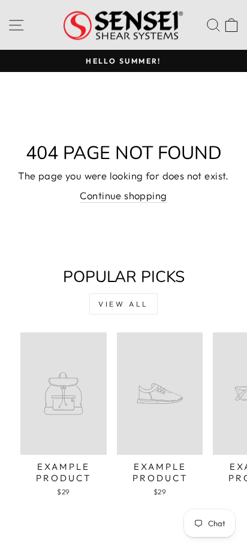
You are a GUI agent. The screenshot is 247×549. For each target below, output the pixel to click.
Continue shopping (123, 195)
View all (123, 303)
